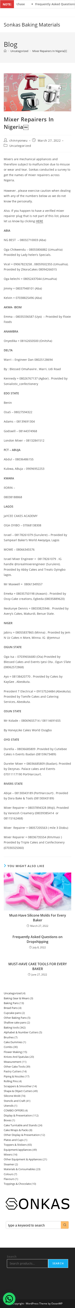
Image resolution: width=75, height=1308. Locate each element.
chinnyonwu (18, 140)
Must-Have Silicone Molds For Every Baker (37, 917)
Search (11, 1256)
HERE (39, 221)
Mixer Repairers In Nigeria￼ (49, 51)
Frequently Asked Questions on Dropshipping (37, 939)
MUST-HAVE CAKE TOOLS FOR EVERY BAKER (37, 966)
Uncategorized (20, 146)
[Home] (5, 51)
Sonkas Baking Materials (32, 24)
